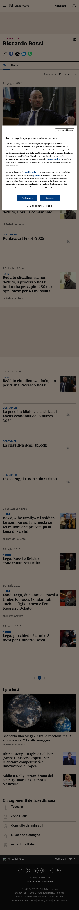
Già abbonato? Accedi (39, 205)
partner (36, 176)
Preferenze (27, 198)
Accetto (50, 198)
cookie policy (53, 159)
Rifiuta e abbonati (65, 130)
